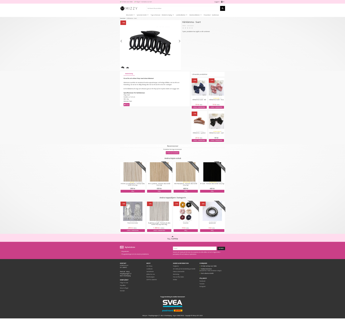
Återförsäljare (150, 277)
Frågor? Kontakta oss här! (144, 2)
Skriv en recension (173, 153)
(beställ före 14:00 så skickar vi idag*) (210, 270)
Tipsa (127, 104)
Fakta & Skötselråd (178, 271)
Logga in (216, 2)
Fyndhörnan (215, 15)
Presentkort (207, 15)
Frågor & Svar (124, 282)
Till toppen (172, 239)
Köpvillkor (123, 285)
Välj (132, 191)
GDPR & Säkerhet (151, 279)
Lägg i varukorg (199, 107)
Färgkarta (176, 266)
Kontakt (122, 291)
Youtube (201, 284)
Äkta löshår (129, 15)
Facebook (202, 281)
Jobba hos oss (150, 274)
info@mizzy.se (124, 265)
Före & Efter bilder (178, 277)
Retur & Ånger (124, 288)
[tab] (129, 74)
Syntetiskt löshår (142, 15)
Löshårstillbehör (180, 15)
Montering (176, 274)
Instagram (202, 286)
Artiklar (175, 279)
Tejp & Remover (155, 15)
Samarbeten (150, 271)
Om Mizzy (149, 266)
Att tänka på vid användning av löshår (184, 269)
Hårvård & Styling (167, 15)
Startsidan (122, 18)
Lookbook (149, 269)
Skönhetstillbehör (194, 15)
